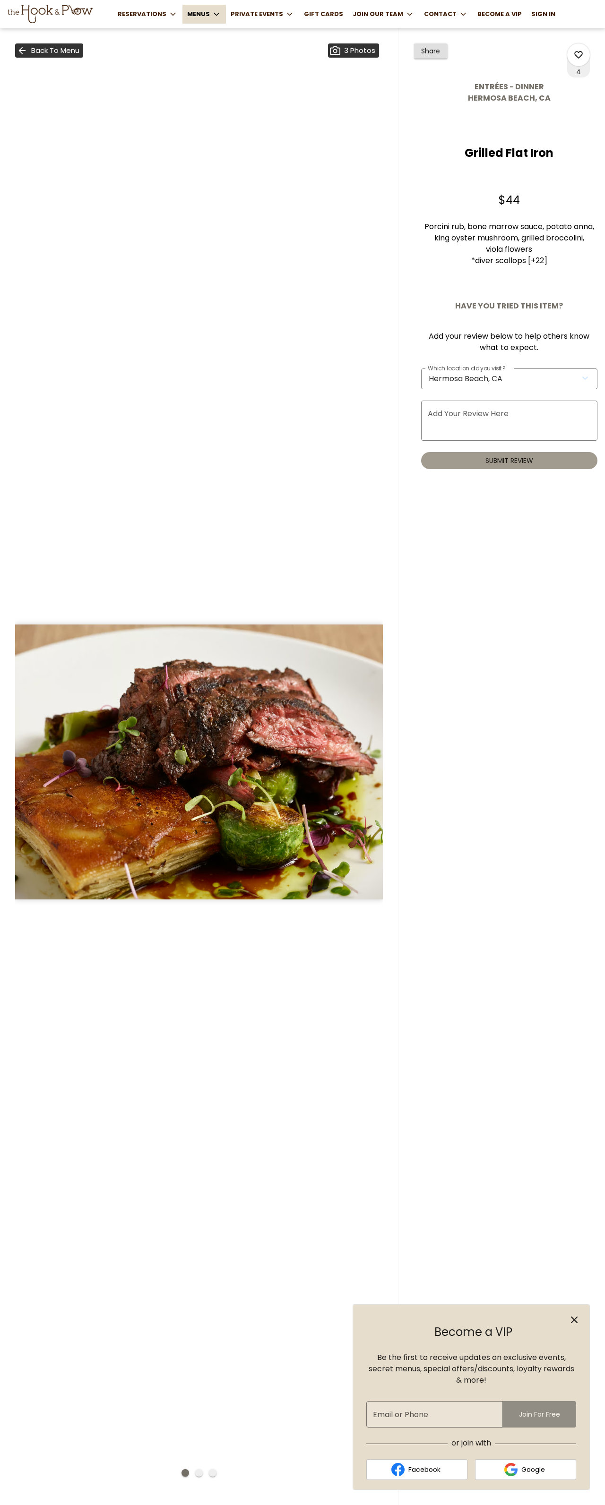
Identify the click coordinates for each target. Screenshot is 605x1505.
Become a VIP (499, 13)
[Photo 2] (199, 1473)
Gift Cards (323, 13)
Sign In (543, 13)
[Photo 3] (212, 1473)
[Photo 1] (185, 1473)
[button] (147, 14)
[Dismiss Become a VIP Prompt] (574, 1319)
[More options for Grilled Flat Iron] (578, 54)
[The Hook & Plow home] (50, 14)
